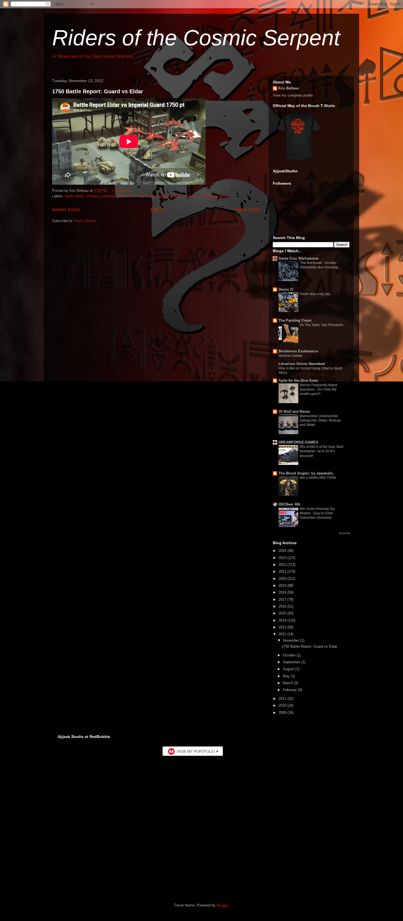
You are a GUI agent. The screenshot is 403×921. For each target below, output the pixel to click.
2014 (283, 620)
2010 (283, 705)
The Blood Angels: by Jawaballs (306, 473)
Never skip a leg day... (316, 294)
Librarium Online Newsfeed (302, 364)
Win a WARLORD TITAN (318, 478)
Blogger (222, 905)
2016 (283, 606)
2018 (283, 592)
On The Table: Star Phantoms (321, 325)
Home (157, 209)
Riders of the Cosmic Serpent (196, 38)
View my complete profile (293, 95)
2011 (283, 699)
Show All (344, 533)
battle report (74, 196)
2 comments (121, 191)
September (292, 662)
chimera (92, 196)
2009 (283, 713)
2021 (283, 571)
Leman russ (190, 196)
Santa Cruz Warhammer (299, 258)
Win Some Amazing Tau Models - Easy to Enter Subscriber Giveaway (317, 513)
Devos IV (286, 289)
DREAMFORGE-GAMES (298, 442)
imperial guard (168, 196)
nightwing (209, 196)
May (287, 676)
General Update (290, 356)
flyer (131, 196)
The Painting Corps (295, 320)
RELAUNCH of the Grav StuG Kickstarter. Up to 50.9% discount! (322, 451)
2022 (283, 565)
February (290, 690)
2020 (283, 579)
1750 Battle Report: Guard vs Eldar (97, 91)
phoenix (225, 196)
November (291, 640)
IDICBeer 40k (289, 504)
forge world (145, 196)
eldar (122, 196)
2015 (283, 613)
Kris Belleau (288, 88)
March (288, 683)
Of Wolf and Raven (294, 411)
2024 (283, 551)
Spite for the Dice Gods (298, 380)
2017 (283, 599)
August (289, 669)
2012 (283, 634)
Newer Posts (66, 209)
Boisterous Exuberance (298, 351)
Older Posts (247, 209)
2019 (283, 585)
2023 (283, 558)
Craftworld (109, 196)
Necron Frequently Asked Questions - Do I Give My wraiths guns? (318, 389)
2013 (283, 627)
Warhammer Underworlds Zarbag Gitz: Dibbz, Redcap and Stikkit (320, 420)
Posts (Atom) (84, 221)
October (290, 655)
